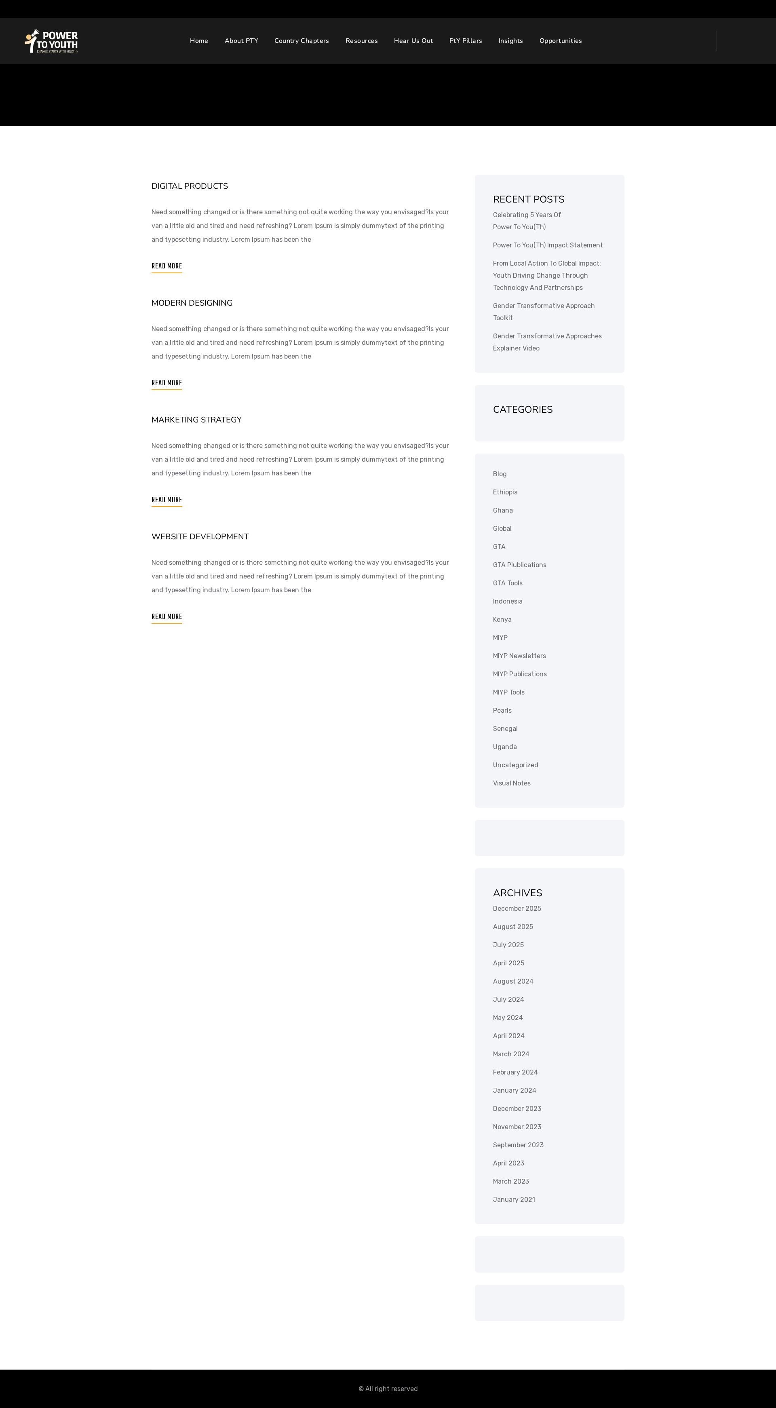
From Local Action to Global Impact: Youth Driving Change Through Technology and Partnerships (547, 275)
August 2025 (513, 927)
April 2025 (508, 963)
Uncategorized (515, 765)
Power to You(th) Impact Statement (548, 245)
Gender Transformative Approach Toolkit (544, 312)
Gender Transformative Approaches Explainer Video (547, 342)
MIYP (500, 638)
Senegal (505, 728)
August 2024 (513, 981)
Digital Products (190, 186)
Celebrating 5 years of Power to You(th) (527, 221)
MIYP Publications (520, 674)
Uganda (505, 747)
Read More (167, 266)
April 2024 (509, 1036)
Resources (362, 40)
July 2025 (508, 945)
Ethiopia (505, 492)
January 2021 (514, 1199)
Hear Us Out (413, 40)
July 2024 (508, 999)
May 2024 (508, 1018)
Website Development (200, 536)
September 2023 (518, 1145)
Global (502, 528)
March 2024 (511, 1054)
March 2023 (511, 1181)
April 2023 (508, 1163)
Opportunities (561, 40)
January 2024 (514, 1090)
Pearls (502, 710)
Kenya (502, 619)
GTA (499, 547)
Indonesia (508, 601)
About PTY (241, 40)
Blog (500, 474)
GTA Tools (508, 583)
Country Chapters (301, 40)
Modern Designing (192, 303)
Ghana (503, 510)
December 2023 (517, 1108)
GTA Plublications (519, 565)
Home (199, 40)
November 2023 (517, 1127)
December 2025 (517, 908)
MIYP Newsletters (519, 656)
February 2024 (515, 1072)
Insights (511, 40)
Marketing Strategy (197, 419)
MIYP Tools (509, 692)
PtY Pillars (466, 40)
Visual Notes (512, 783)
